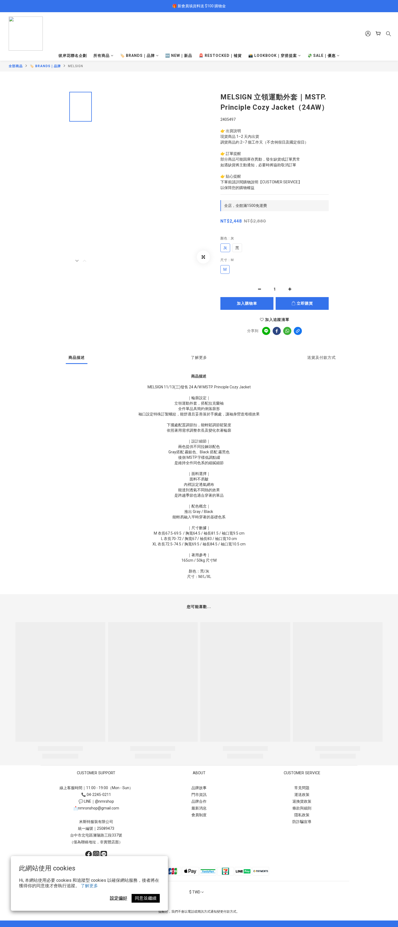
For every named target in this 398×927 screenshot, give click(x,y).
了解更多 (89, 885)
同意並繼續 (145, 898)
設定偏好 (118, 898)
